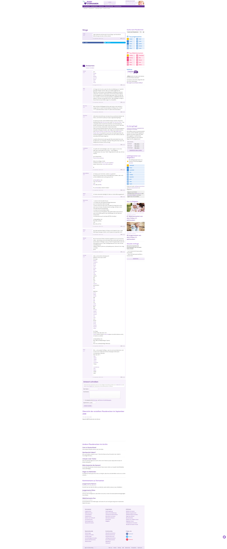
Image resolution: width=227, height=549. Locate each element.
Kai (130, 172)
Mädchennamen (88, 513)
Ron (94, 288)
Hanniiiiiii (131, 163)
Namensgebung (109, 511)
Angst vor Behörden (89, 472)
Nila (94, 300)
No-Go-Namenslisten (133, 187)
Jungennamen (88, 511)
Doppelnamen (88, 516)
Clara (109, 131)
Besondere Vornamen (110, 516)
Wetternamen (88, 541)
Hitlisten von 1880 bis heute (132, 519)
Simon (95, 361)
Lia (105, 122)
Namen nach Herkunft (90, 518)
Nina (100, 133)
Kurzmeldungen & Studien (91, 538)
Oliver (99, 180)
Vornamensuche (88, 519)
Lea (107, 122)
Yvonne (95, 314)
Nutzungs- (95, 400)
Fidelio (131, 174)
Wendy (94, 76)
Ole (96, 181)
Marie (140, 60)
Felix (140, 41)
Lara (106, 162)
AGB (123, 547)
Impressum (140, 547)
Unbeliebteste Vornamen (131, 522)
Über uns (110, 547)
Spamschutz (86, 402)
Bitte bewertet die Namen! (91, 465)
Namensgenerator (89, 521)
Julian (107, 164)
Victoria (95, 309)
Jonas (140, 43)
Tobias (95, 359)
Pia (103, 122)
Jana (108, 162)
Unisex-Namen (88, 514)
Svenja (94, 73)
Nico (95, 356)
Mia (101, 122)
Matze (97, 187)
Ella (140, 57)
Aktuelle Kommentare (110, 533)
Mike (94, 269)
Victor (94, 82)
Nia (94, 299)
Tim (113, 122)
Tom (116, 122)
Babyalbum (108, 541)
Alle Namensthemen (110, 518)
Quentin (132, 177)
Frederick (95, 262)
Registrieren (106, 3)
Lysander (132, 170)
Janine (94, 305)
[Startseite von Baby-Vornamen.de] (90, 4)
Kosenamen (108, 519)
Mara (112, 162)
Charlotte (141, 55)
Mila (100, 184)
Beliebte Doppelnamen (131, 513)
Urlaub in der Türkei (89, 459)
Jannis (94, 263)
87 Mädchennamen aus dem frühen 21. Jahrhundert (135, 218)
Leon (131, 41)
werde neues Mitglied (88, 386)
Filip (94, 273)
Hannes (95, 283)
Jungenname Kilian (88, 490)
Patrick (94, 158)
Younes (95, 271)
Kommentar (86, 391)
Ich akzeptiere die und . (98, 400)
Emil (140, 39)
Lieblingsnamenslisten (140, 186)
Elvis (94, 74)
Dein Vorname (130, 141)
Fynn (131, 184)
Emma (98, 158)
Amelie (94, 296)
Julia (94, 368)
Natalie (94, 133)
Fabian (95, 357)
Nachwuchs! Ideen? (89, 452)
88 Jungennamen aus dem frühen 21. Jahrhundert (134, 237)
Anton (140, 46)
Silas (94, 81)
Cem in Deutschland (89, 447)
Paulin (94, 334)
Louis (95, 362)
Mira (94, 184)
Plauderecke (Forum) (110, 534)
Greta (94, 323)
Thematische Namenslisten (112, 514)
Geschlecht (129, 143)
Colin (112, 131)
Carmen (101, 131)
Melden (123, 38)
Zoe (94, 316)
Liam (94, 266)
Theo (120, 122)
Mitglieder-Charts (130, 521)
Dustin (94, 268)
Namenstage (88, 533)
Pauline (95, 325)
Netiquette (108, 543)
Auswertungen (88, 536)
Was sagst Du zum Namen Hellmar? (135, 82)
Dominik (132, 165)
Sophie (94, 311)
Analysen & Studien (89, 534)
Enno (131, 167)
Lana (94, 317)
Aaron (94, 265)
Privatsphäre (133, 547)
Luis (97, 362)
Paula (105, 334)
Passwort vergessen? (112, 3)
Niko (98, 133)
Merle (95, 370)
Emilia (94, 322)
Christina (97, 131)
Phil (94, 286)
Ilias (131, 181)
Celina (94, 328)
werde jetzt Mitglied (131, 195)
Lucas (104, 164)
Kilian (111, 164)
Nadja (117, 131)
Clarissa (95, 312)
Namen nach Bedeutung (111, 513)
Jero (131, 179)
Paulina (95, 326)
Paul (108, 334)
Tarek (94, 274)
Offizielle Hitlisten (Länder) (132, 514)
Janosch (95, 78)
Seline (94, 294)
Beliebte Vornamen (130, 511)
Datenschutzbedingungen (105, 400)
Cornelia (106, 131)
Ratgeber (108, 521)
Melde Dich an (119, 384)
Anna (103, 162)
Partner (115, 547)
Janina (94, 293)
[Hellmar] (132, 74)
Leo (118, 122)
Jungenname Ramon (89, 484)
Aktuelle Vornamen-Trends (132, 524)
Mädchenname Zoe (89, 498)
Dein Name (85, 389)
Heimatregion (130, 147)
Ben (100, 181)
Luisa (98, 367)
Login (109, 2)
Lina (131, 62)
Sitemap (119, 547)
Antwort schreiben (90, 68)
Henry (94, 79)
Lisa (110, 174)
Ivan (103, 158)
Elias (131, 48)
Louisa (95, 367)
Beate (96, 180)
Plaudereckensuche (110, 536)
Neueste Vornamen (89, 522)
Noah (120, 131)
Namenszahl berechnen (90, 539)
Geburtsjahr (129, 145)
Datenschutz (127, 547)
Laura (94, 303)
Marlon (94, 260)
